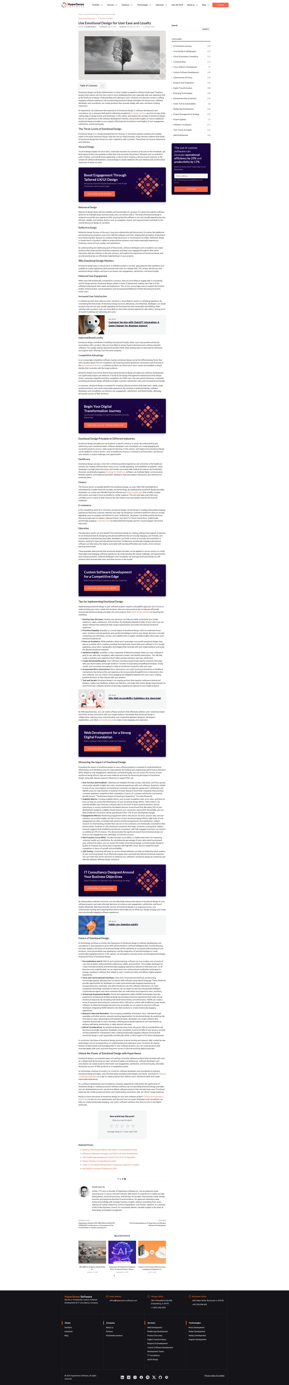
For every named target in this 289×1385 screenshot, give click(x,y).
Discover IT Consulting (100, 888)
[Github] (160, 1378)
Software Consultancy (192, 125)
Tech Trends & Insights (192, 130)
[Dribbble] (166, 1378)
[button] (81, 1258)
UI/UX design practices (140, 612)
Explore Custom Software (102, 588)
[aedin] (122, 1378)
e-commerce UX (103, 521)
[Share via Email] (125, 1179)
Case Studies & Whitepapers (192, 51)
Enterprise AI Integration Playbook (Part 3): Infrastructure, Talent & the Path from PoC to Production (122, 1252)
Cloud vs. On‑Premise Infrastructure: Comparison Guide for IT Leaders (152, 1252)
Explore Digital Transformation (106, 425)
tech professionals (106, 720)
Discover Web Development (102, 749)
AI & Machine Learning (192, 46)
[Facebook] (141, 1378)
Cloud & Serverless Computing (192, 56)
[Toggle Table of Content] (101, 86)
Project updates (192, 119)
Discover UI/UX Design (99, 194)
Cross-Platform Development (192, 67)
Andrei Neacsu (91, 27)
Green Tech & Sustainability (192, 104)
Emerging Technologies (192, 93)
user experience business (92, 365)
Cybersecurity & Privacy (192, 77)
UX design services (138, 113)
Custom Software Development (192, 72)
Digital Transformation (192, 88)
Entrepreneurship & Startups (192, 98)
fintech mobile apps (134, 492)
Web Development (192, 135)
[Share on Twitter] (120, 1179)
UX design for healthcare (115, 472)
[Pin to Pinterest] (122, 1179)
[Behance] (147, 1378)
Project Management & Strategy (192, 114)
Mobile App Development (192, 109)
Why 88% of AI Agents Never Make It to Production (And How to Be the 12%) (92, 1252)
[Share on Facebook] (118, 1179)
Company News (192, 62)
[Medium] (129, 1378)
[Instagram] (135, 1378)
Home (80, 14)
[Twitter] (154, 1378)
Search (175, 25)
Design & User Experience (192, 83)
